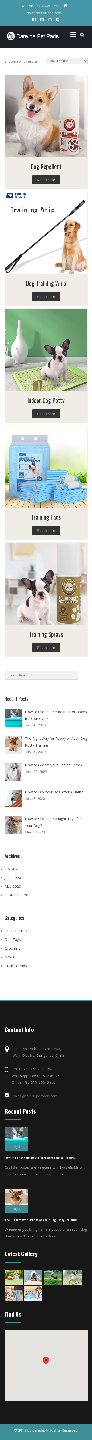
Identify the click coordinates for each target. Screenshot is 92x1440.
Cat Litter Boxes (18, 930)
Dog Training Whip (46, 283)
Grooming (13, 948)
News (9, 956)
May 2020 (13, 886)
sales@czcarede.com (44, 12)
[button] (46, 1361)
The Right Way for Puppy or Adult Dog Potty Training (41, 1219)
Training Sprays (46, 634)
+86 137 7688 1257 (43, 5)
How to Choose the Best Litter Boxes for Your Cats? (40, 1157)
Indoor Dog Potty (46, 400)
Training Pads (46, 517)
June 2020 (13, 877)
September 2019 (19, 895)
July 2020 (12, 868)
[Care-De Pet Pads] (34, 35)
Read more (46, 179)
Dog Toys (13, 939)
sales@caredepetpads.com (35, 1096)
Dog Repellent (46, 166)
